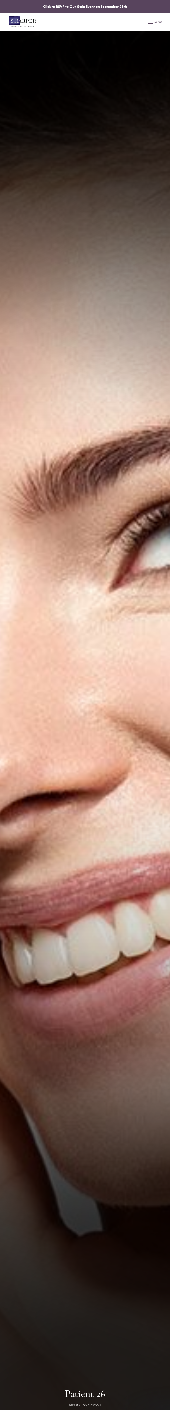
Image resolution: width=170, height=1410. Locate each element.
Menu (158, 22)
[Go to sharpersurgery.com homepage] (48, 22)
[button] (150, 22)
